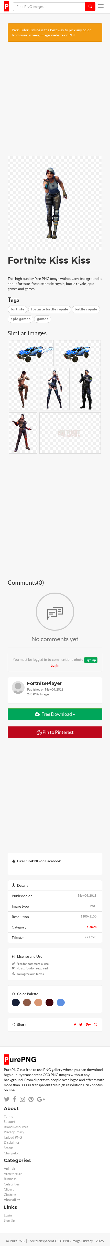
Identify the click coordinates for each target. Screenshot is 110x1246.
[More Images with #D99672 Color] (38, 1002)
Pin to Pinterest (58, 732)
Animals (10, 1168)
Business (10, 1179)
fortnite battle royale (49, 309)
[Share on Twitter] (6, 1099)
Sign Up (91, 660)
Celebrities (12, 1184)
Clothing (10, 1195)
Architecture (13, 1174)
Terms (8, 1117)
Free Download (57, 714)
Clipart (9, 1189)
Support (9, 1122)
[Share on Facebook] (14, 1099)
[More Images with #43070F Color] (49, 1002)
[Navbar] (100, 6)
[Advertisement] (55, 101)
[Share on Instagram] (22, 1099)
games (42, 319)
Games (91, 926)
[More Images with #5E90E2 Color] (61, 1002)
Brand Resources (16, 1127)
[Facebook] (75, 1025)
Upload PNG (13, 1137)
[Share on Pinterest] (31, 1099)
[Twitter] (81, 1025)
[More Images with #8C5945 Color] (27, 1002)
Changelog (11, 1153)
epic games (20, 319)
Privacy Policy (14, 1132)
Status (8, 1148)
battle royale (86, 309)
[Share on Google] (41, 1099)
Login (55, 665)
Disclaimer (11, 1142)
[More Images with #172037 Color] (16, 1002)
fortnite (17, 309)
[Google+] (88, 1025)
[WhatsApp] (95, 1025)
